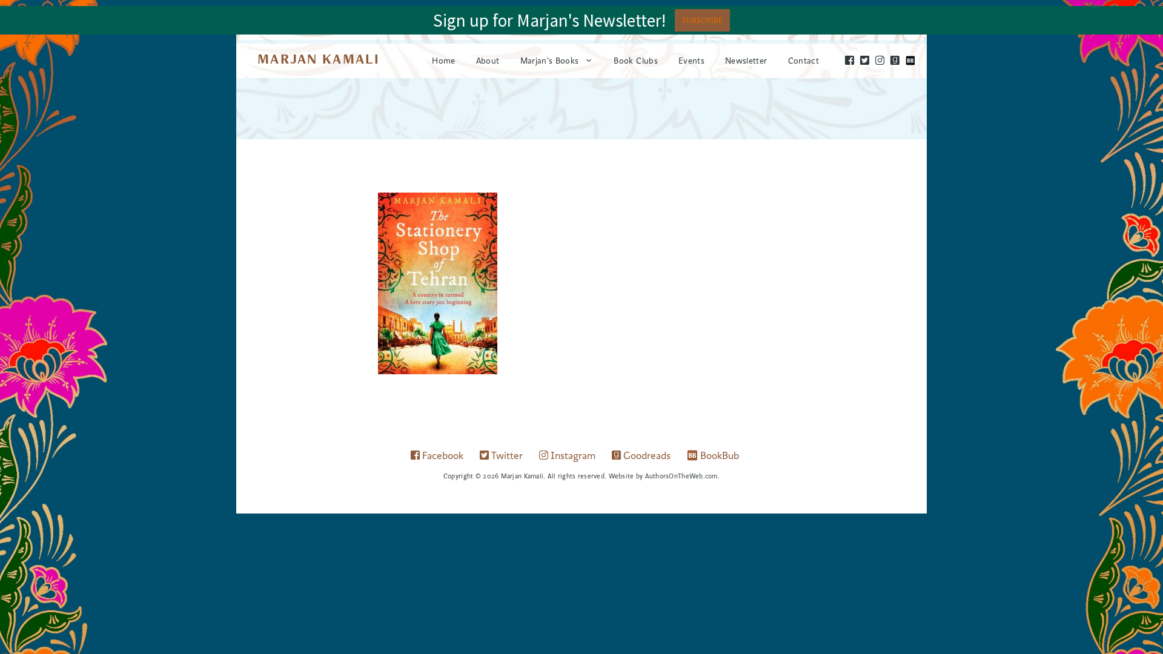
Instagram (571, 455)
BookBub (719, 455)
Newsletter (746, 60)
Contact (803, 60)
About (488, 60)
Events (691, 60)
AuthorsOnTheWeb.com (681, 476)
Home (443, 60)
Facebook (441, 455)
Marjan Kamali (318, 59)
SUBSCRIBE (702, 20)
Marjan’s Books (549, 60)
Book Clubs (636, 60)
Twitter (506, 455)
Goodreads (646, 455)
